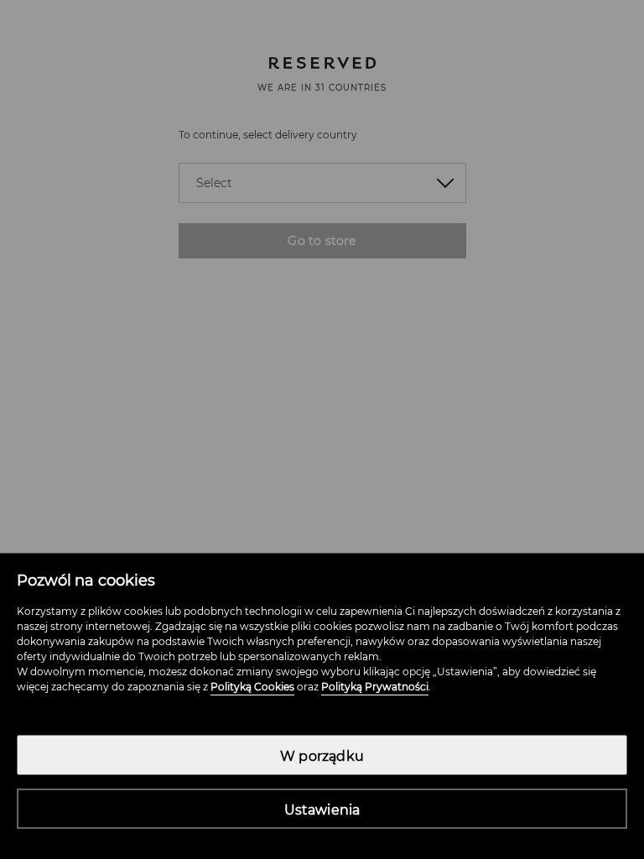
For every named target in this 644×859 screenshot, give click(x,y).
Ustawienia (322, 810)
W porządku (322, 756)
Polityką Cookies (252, 686)
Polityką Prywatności (374, 686)
